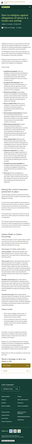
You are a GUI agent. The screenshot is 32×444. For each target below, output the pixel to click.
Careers (3, 399)
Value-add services (22, 399)
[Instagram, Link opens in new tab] (15, 431)
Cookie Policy (5, 415)
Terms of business (6, 421)
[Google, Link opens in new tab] (19, 431)
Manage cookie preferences (8, 440)
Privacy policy (5, 412)
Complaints (20, 419)
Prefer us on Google (9, 27)
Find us (19, 396)
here (18, 245)
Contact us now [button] (8, 389)
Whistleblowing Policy (23, 416)
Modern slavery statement (21, 412)
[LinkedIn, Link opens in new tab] (11, 431)
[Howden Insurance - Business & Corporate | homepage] (5, 7)
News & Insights (5, 406)
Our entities (4, 418)
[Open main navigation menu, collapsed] (30, 7)
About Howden (5, 396)
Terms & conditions (22, 406)
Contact (3, 402)
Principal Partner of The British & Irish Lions (14, 2)
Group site (20, 402)
